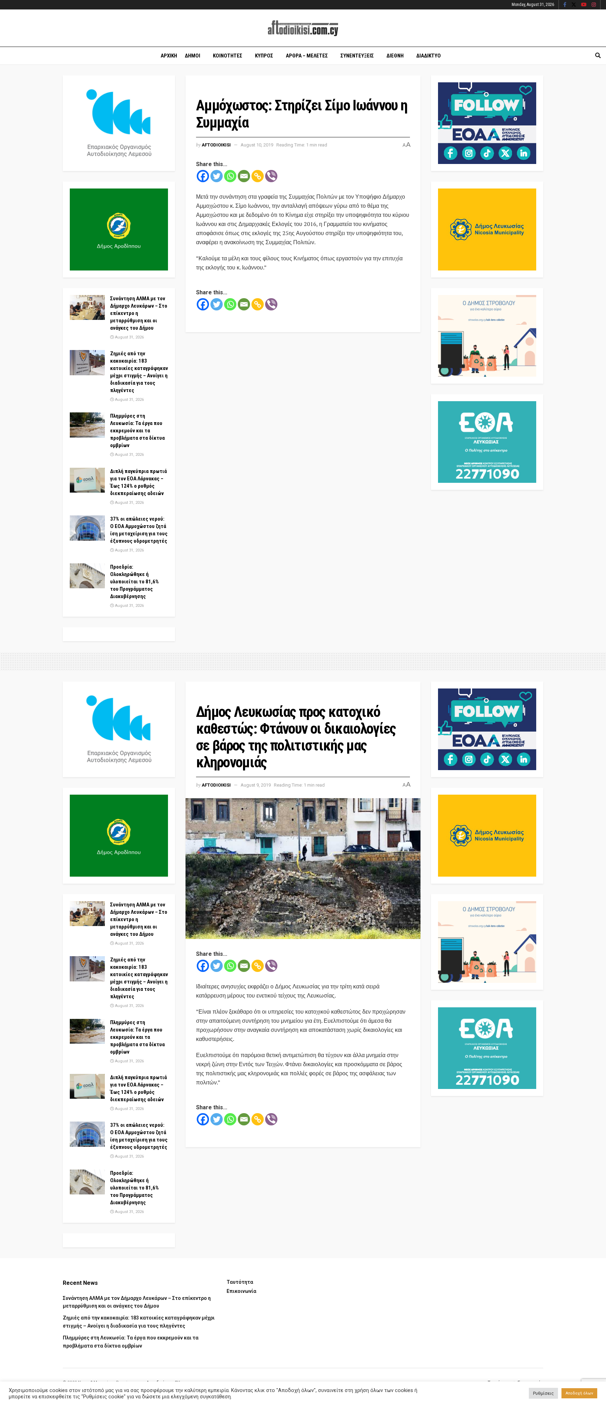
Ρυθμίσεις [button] (543, 1393)
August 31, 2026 (129, 337)
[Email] (244, 176)
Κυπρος (264, 56)
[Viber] (271, 176)
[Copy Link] (257, 176)
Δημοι (192, 56)
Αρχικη (169, 56)
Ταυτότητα (240, 1282)
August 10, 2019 (257, 145)
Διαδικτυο (428, 56)
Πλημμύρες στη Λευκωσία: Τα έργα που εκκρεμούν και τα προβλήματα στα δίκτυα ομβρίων (137, 430)
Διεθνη (395, 56)
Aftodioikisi (216, 145)
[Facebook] (203, 176)
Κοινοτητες (227, 56)
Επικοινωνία (241, 1291)
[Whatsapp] (230, 176)
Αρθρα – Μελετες (307, 56)
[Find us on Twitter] (573, 5)
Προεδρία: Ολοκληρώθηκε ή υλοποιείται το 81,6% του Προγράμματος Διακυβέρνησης (134, 581)
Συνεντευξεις (357, 56)
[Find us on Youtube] (584, 5)
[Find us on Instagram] (594, 5)
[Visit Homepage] (303, 28)
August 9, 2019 (256, 785)
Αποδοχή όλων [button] (579, 1393)
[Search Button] (598, 55)
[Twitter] (216, 176)
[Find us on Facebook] (564, 5)
